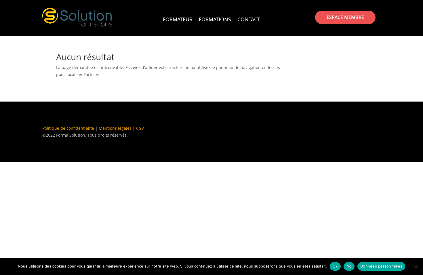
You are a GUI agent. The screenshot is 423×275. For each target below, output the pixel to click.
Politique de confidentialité (68, 128)
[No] (416, 266)
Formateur (178, 20)
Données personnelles (381, 266)
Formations (215, 20)
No (349, 266)
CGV (140, 128)
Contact (248, 20)
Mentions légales (115, 128)
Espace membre (345, 17)
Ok (335, 266)
